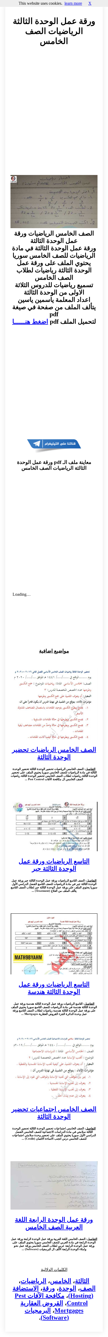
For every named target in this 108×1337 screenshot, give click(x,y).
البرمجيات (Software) (47, 1314)
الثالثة (82, 1281)
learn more (73, 3)
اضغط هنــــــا (30, 321)
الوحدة (67, 1288)
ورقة (48, 1288)
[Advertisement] (54, 115)
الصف (88, 1288)
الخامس (60, 1281)
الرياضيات (33, 1281)
